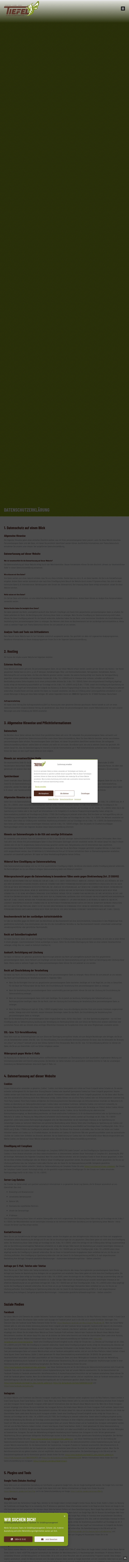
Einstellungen (85, 793)
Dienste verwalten (40, 786)
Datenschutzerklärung (66, 799)
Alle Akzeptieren (44, 793)
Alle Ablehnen (64, 793)
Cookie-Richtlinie (53, 799)
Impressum (77, 799)
